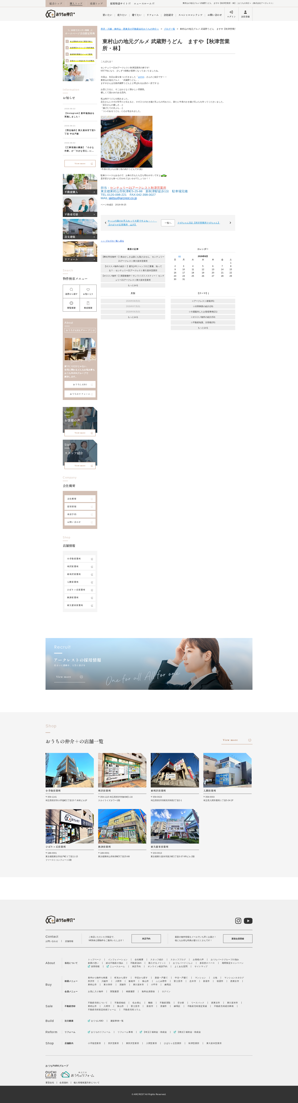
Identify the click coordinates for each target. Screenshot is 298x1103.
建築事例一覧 (117, 1021)
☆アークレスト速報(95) (203, 301)
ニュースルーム (143, 3)
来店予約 (71, 514)
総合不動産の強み (114, 963)
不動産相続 (120, 1003)
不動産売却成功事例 (224, 1006)
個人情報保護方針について (87, 1082)
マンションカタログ (234, 977)
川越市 (105, 981)
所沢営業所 (72, 566)
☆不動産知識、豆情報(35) (203, 322)
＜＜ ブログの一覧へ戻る (112, 241)
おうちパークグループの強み (225, 959)
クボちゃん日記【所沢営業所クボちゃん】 (198, 222)
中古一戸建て (181, 977)
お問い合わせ (214, 15)
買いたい (107, 15)
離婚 (150, 1003)
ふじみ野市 (161, 981)
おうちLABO (80, 384)
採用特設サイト (119, 3)
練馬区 (168, 984)
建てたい (137, 15)
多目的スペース (207, 963)
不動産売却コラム (132, 1009)
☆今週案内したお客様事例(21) (203, 312)
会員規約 (63, 1082)
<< (179, 256)
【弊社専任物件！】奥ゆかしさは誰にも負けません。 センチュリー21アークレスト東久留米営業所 (133, 259)
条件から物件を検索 (97, 977)
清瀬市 (123, 984)
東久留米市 (138, 984)
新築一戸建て (161, 977)
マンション (200, 977)
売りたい (122, 15)
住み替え (136, 1003)
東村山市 (92, 984)
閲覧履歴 (114, 991)
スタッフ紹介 (156, 959)
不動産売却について (97, 1003)
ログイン (231, 16)
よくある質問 (181, 966)
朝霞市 (220, 981)
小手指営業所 (74, 558)
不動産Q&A (136, 963)
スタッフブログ (178, 959)
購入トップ (76, 3)
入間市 (118, 981)
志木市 (193, 981)
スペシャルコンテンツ (190, 15)
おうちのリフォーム (80, 393)
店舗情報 (69, 941)
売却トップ (96, 3)
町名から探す (121, 977)
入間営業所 (72, 581)
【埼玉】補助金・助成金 (155, 1032)
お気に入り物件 (95, 991)
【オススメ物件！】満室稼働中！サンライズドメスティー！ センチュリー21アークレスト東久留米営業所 (133, 278)
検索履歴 (130, 991)
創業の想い (93, 963)
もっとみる (133, 285)
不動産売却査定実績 (197, 1006)
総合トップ (55, 3)
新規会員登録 (238, 938)
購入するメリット (157, 963)
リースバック (197, 1003)
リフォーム (153, 15)
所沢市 (91, 981)
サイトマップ (201, 966)
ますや (141, 77)
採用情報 (71, 506)
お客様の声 (198, 959)
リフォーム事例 (125, 1032)
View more (80, 163)
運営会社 (50, 1082)
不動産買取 (165, 1003)
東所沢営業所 (74, 574)
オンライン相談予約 (157, 966)
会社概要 (71, 498)
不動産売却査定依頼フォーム (102, 1009)
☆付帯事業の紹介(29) (203, 306)
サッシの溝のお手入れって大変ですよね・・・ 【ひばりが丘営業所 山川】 (132, 223)
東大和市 (108, 984)
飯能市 (132, 981)
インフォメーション (118, 959)
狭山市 (145, 981)
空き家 (181, 1003)
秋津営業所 (72, 597)
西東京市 (234, 981)
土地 (215, 977)
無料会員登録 (148, 991)
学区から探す (141, 977)
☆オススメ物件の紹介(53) (203, 317)
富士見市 (178, 981)
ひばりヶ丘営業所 (76, 589)
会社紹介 (168, 15)
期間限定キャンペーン (233, 963)
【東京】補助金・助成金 (189, 1032)
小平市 (154, 984)
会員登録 (245, 16)
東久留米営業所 (75, 605)
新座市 (206, 981)
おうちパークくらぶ (182, 963)
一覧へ (168, 223)
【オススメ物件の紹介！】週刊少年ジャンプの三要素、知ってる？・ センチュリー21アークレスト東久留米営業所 (133, 268)
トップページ (94, 959)
